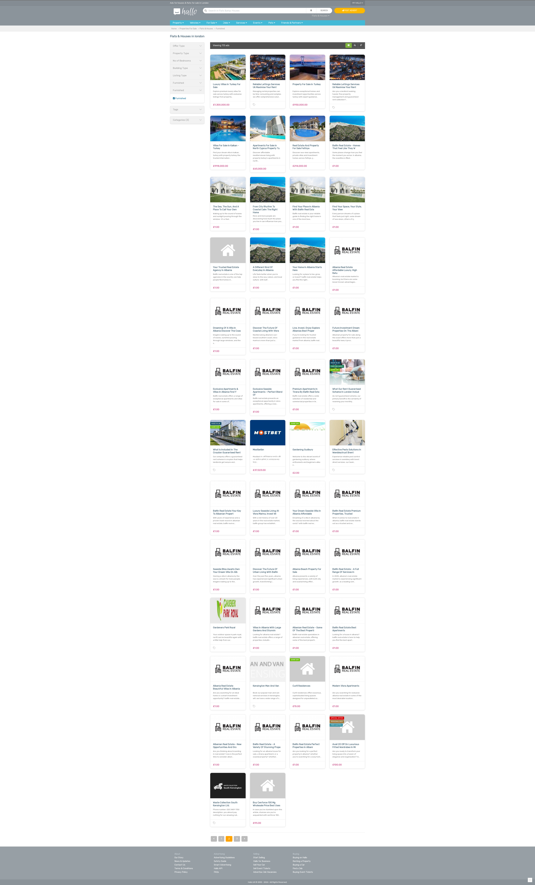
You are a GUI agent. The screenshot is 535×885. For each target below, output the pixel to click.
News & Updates (182, 861)
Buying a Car (299, 865)
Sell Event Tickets (261, 868)
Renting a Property (302, 861)
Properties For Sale (188, 28)
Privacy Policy (181, 872)
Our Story (178, 857)
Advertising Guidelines (224, 857)
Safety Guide (220, 861)
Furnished (220, 28)
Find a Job (297, 868)
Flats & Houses (206, 28)
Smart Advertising (222, 865)
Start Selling (259, 857)
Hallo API (218, 868)
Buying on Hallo (300, 857)
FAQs (216, 872)
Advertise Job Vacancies (265, 872)
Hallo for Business (261, 861)
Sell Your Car (259, 865)
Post (350, 10)
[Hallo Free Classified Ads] (185, 11)
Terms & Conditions (183, 868)
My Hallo (357, 3)
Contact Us (179, 865)
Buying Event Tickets (303, 872)
